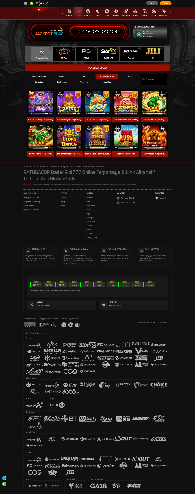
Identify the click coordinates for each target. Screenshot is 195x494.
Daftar (165, 3)
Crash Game (126, 15)
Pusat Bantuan (28, 206)
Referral (63, 206)
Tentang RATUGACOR (31, 198)
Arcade (135, 15)
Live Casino (88, 15)
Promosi (63, 198)
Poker (144, 15)
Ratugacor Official (127, 198)
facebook (163, 198)
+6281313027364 (128, 203)
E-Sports (154, 15)
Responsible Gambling (31, 202)
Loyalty (62, 202)
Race (97, 15)
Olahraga (116, 15)
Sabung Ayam (163, 15)
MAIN (156, 99)
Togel (107, 15)
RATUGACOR (27, 184)
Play (58, 34)
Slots (79, 15)
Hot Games (69, 15)
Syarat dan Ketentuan (31, 210)
